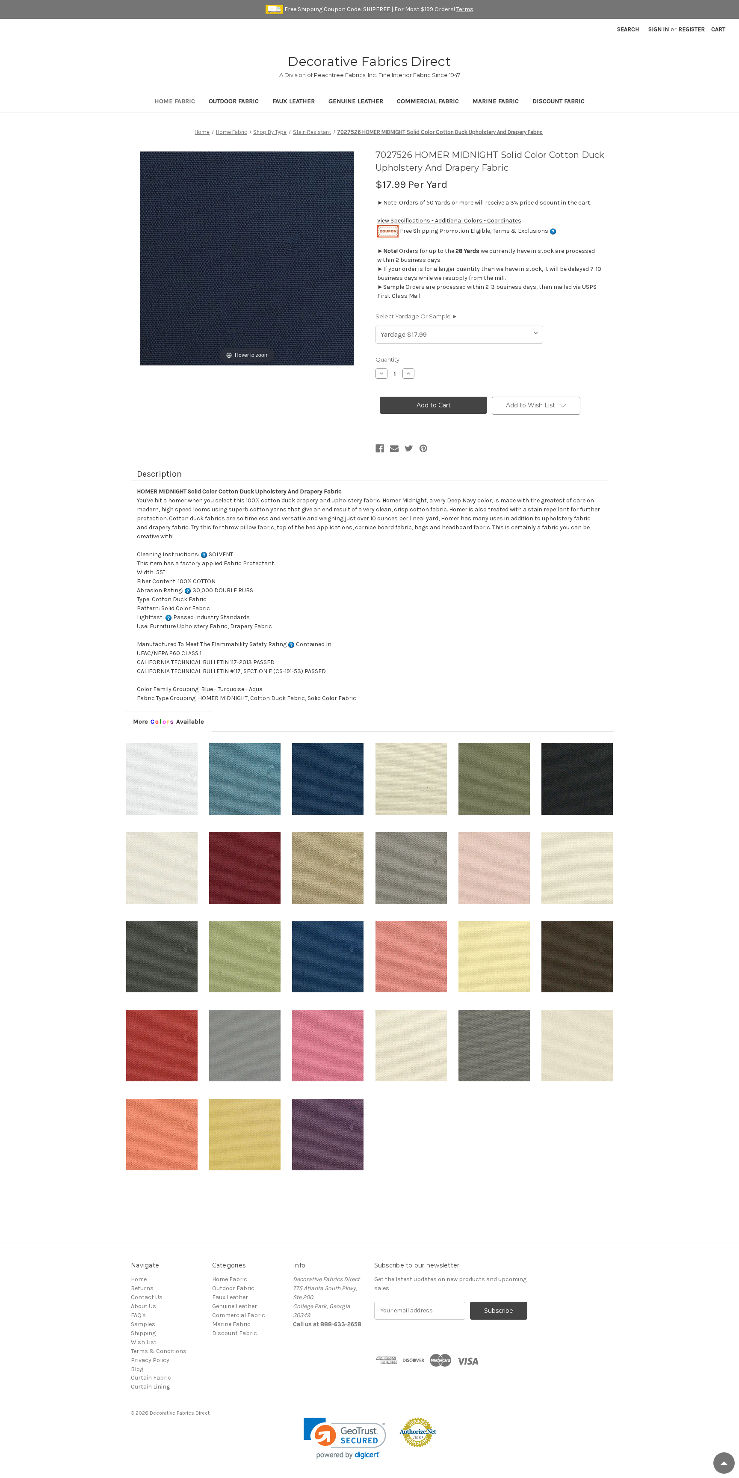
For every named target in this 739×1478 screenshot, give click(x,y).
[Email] (394, 448)
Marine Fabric (496, 101)
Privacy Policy (150, 1360)
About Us (143, 1306)
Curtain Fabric (151, 1377)
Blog (137, 1369)
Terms (464, 9)
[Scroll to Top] (724, 1463)
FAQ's (138, 1315)
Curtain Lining (150, 1386)
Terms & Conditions (158, 1351)
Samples (143, 1324)
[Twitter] (409, 448)
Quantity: (388, 359)
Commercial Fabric (428, 101)
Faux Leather (293, 101)
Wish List (144, 1342)
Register (691, 29)
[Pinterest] (423, 448)
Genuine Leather (355, 101)
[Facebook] (379, 448)
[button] (345, 1438)
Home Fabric (174, 101)
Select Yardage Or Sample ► (416, 316)
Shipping (143, 1333)
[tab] (168, 721)
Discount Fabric (558, 101)
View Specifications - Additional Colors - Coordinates (449, 220)
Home (139, 1279)
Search (628, 29)
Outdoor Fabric (234, 101)
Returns (142, 1288)
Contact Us (147, 1297)
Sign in (658, 29)
